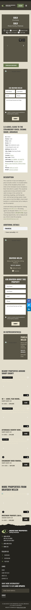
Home (3, 570)
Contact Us (5, 578)
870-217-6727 (23, 211)
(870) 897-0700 (23, 355)
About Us (4, 576)
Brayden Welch (18, 161)
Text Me (16, 271)
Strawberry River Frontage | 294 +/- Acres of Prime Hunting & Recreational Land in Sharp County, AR (12, 461)
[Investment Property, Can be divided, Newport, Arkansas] (15, 503)
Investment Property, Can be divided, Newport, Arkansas (12, 515)
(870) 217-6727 (14, 167)
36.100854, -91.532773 (17, 159)
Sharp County (12, 26)
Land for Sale (5, 573)
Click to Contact (13, 169)
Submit (15, 119)
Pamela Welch (24, 338)
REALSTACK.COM (21, 607)
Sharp (12, 155)
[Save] (20, 40)
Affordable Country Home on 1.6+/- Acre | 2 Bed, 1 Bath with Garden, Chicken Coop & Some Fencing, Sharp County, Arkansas (12, 430)
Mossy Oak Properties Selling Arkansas (15, 262)
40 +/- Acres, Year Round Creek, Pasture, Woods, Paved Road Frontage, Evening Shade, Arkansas (10, 399)
